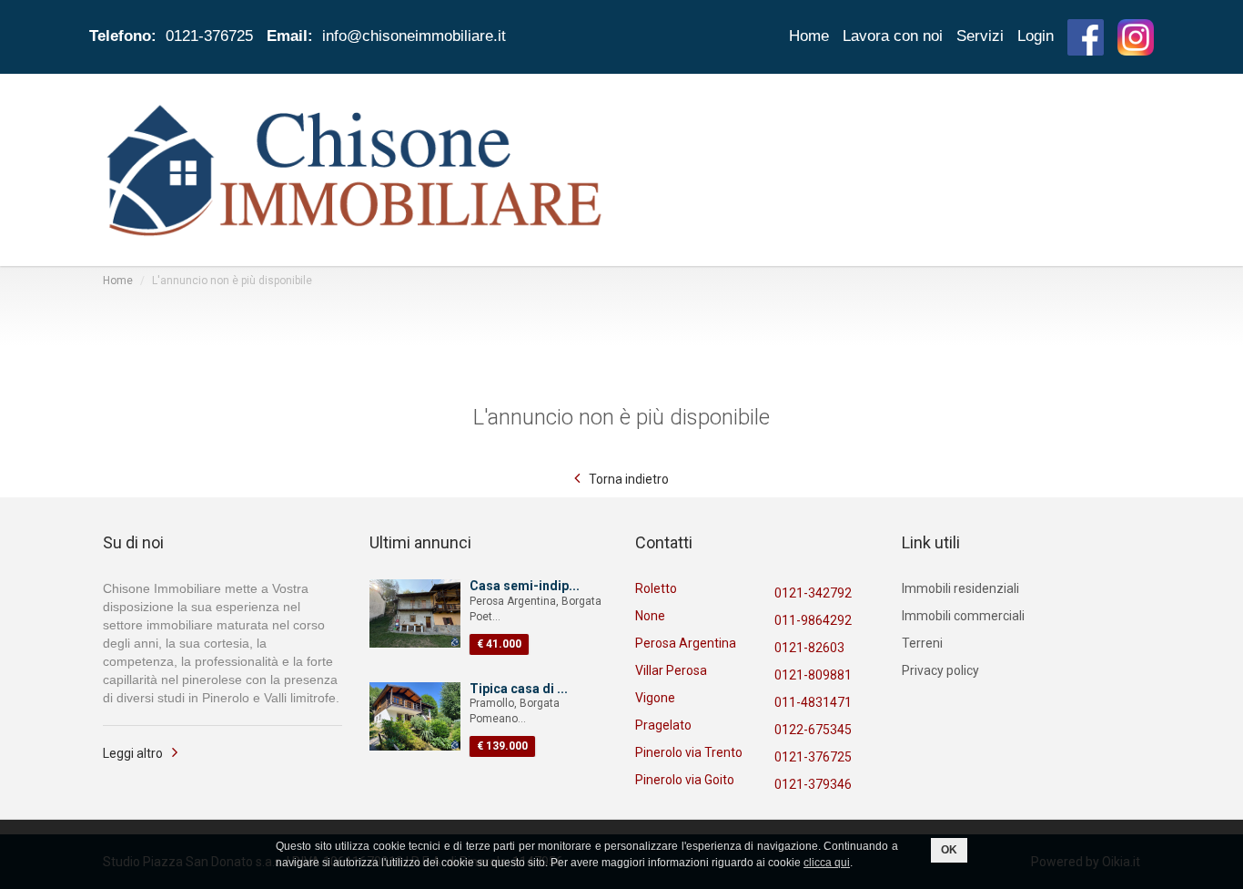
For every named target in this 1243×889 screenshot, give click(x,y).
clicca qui (826, 862)
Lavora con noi (893, 36)
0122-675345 (813, 729)
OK (949, 849)
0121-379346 (813, 784)
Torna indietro (629, 479)
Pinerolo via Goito (684, 779)
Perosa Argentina (685, 643)
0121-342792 (813, 593)
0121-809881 (813, 675)
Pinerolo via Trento (689, 752)
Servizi (980, 36)
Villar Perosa (671, 670)
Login (1035, 36)
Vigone (655, 697)
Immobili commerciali (963, 615)
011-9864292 (813, 620)
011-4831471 (813, 702)
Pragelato (663, 725)
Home (809, 36)
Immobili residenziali (960, 588)
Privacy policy (940, 670)
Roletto (656, 588)
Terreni (922, 643)
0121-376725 (813, 757)
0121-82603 (809, 647)
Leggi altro (133, 753)
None (650, 615)
